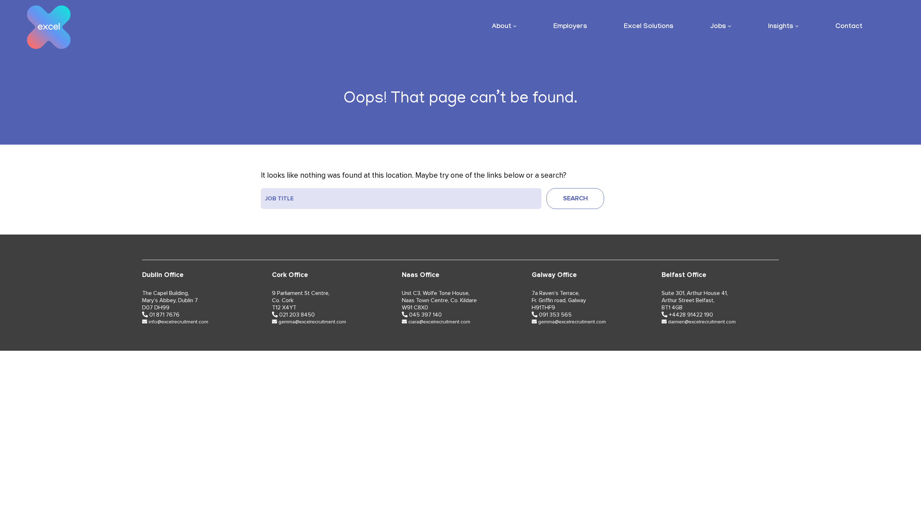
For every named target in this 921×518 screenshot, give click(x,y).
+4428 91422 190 (691, 315)
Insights (780, 27)
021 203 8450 (297, 315)
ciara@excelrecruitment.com (439, 321)
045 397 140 (425, 315)
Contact (848, 27)
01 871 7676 (164, 315)
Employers (570, 27)
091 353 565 (555, 315)
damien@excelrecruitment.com (702, 321)
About (501, 27)
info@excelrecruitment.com (178, 321)
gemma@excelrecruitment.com (312, 321)
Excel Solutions (648, 27)
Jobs (718, 27)
